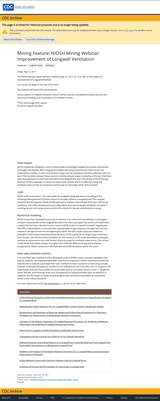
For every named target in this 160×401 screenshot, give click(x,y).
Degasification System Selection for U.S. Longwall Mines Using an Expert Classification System (61, 306)
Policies (109, 398)
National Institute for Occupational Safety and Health (51, 379)
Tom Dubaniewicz (52, 283)
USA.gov (124, 398)
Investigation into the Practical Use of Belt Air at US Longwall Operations (51, 336)
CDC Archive (12, 17)
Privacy (39, 398)
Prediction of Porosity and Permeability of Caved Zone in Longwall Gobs (51, 366)
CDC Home (129, 30)
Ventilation (49, 65)
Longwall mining (35, 65)
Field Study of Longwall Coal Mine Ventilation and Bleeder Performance (51, 330)
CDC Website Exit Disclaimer (146, 398)
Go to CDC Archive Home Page (40, 39)
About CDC (6, 398)
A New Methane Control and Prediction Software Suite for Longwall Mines (52, 360)
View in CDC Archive (13, 39)
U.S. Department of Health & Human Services (80, 398)
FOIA (52, 398)
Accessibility (23, 398)
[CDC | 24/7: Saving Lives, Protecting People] (18, 7)
